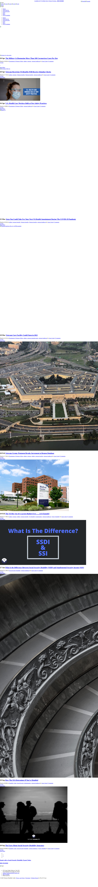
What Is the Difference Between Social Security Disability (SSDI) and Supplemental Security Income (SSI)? (44, 567)
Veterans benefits (21, 74)
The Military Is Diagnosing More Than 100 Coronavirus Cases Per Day (31, 58)
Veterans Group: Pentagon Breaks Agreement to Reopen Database (29, 453)
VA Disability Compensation (35, 516)
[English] (83, 1)
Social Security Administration (24, 783)
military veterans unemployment (31, 338)
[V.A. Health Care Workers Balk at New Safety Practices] (20, 100)
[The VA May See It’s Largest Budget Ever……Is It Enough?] (34, 510)
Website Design (34, 878)
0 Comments (51, 61)
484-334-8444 (6, 874)
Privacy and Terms (20, 878)
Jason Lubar (44, 61)
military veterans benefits (14, 222)
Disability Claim (12, 783)
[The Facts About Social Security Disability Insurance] (33, 842)
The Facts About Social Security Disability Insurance (24, 845)
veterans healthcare (36, 61)
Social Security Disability (14, 570)
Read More (2, 67)
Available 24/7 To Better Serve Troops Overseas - (49, 1)
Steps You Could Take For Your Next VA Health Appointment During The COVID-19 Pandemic (41, 219)
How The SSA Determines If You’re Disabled (21, 780)
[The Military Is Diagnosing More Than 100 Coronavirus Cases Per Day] (5, 55)
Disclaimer (27, 878)
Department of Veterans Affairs (16, 61)
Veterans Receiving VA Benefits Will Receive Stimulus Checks (28, 72)
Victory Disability (56, 516)
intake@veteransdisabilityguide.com (11, 873)
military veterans (27, 61)
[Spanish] (87, 1)
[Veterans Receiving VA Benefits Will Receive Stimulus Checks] (5, 68)
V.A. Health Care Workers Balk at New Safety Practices (26, 103)
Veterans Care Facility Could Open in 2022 (22, 335)
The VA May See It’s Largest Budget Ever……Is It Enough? (27, 514)
